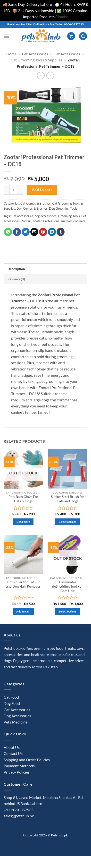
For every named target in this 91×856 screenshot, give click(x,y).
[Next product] (40, 75)
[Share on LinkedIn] (52, 232)
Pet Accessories (35, 54)
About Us (12, 747)
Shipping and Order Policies (27, 759)
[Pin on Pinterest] (43, 232)
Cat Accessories (67, 54)
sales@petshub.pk (19, 815)
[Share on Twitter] (26, 232)
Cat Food (11, 697)
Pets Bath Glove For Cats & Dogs (23, 499)
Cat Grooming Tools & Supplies (36, 60)
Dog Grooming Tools (63, 208)
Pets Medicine (15, 722)
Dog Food (12, 703)
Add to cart (42, 189)
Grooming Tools (69, 216)
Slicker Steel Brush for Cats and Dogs (67, 499)
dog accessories (46, 216)
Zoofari (26, 221)
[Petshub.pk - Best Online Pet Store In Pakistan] (41, 36)
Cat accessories (22, 216)
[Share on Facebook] (17, 232)
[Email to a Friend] (34, 232)
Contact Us (13, 753)
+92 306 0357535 (18, 809)
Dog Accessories (17, 715)
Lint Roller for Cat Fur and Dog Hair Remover (23, 584)
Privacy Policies (17, 772)
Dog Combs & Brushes (32, 208)
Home (11, 54)
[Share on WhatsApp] (8, 232)
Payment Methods (19, 765)
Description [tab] (16, 269)
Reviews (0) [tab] (16, 279)
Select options (67, 521)
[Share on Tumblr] (61, 232)
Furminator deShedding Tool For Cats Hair (67, 586)
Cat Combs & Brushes (35, 203)
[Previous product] (50, 75)
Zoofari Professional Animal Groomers (59, 221)
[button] (6, 36)
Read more (23, 521)
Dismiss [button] (61, 16)
